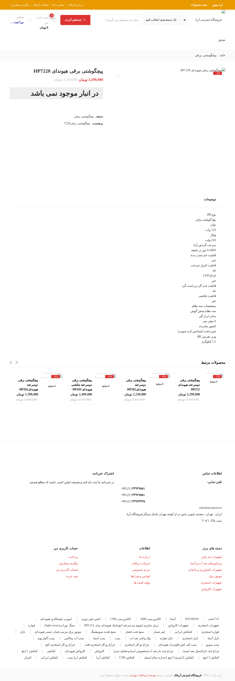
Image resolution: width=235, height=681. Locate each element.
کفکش (51, 651)
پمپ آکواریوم (46, 638)
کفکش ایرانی (49, 657)
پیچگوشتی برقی (205, 55)
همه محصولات (198, 4)
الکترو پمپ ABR (150, 619)
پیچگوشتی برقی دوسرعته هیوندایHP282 (136, 384)
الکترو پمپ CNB (120, 619)
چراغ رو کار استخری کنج (60, 644)
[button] (165, 20)
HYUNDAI (192, 619)
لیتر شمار (159, 631)
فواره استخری (210, 631)
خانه (222, 55)
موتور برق (215, 576)
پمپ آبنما (99, 638)
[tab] (211, 199)
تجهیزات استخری (211, 582)
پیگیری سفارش (20, 4)
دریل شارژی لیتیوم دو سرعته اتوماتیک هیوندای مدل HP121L (121, 625)
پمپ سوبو (212, 644)
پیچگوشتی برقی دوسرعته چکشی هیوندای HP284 (81, 384)
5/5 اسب (213, 619)
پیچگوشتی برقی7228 (77, 123)
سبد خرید (72, 576)
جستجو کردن (73, 19)
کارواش (99, 651)
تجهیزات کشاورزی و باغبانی (205, 569)
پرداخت (73, 557)
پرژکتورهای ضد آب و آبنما (206, 563)
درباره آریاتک (75, 4)
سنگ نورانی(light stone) (60, 625)
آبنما (173, 619)
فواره (31, 625)
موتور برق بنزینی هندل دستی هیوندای (58, 631)
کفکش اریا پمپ (77, 657)
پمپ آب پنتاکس (74, 638)
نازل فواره (166, 638)
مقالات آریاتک (40, 4)
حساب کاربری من (67, 569)
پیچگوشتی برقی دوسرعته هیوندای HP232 (189, 384)
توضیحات (210, 199)
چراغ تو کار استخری (137, 644)
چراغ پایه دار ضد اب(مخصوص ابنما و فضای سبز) (143, 651)
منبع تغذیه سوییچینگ (103, 631)
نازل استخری (190, 638)
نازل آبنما (213, 638)
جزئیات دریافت (140, 563)
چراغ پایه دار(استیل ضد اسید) (201, 651)
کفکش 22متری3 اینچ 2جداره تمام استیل (169, 657)
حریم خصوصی (141, 569)
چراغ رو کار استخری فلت (99, 644)
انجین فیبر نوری (91, 619)
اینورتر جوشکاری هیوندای (56, 619)
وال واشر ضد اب (140, 638)
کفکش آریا (103, 657)
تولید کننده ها (142, 582)
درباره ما (144, 557)
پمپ (117, 638)
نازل (22, 631)
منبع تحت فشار (134, 631)
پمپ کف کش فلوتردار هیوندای (178, 644)
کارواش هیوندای (75, 651)
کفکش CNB (126, 657)
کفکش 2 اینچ (30, 651)
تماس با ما (58, 4)
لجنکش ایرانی (183, 631)
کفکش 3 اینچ (211, 657)
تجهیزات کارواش (211, 589)
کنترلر (27, 657)
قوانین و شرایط (140, 576)
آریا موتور (217, 4)
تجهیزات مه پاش (211, 557)
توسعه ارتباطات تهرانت (142, 675)
